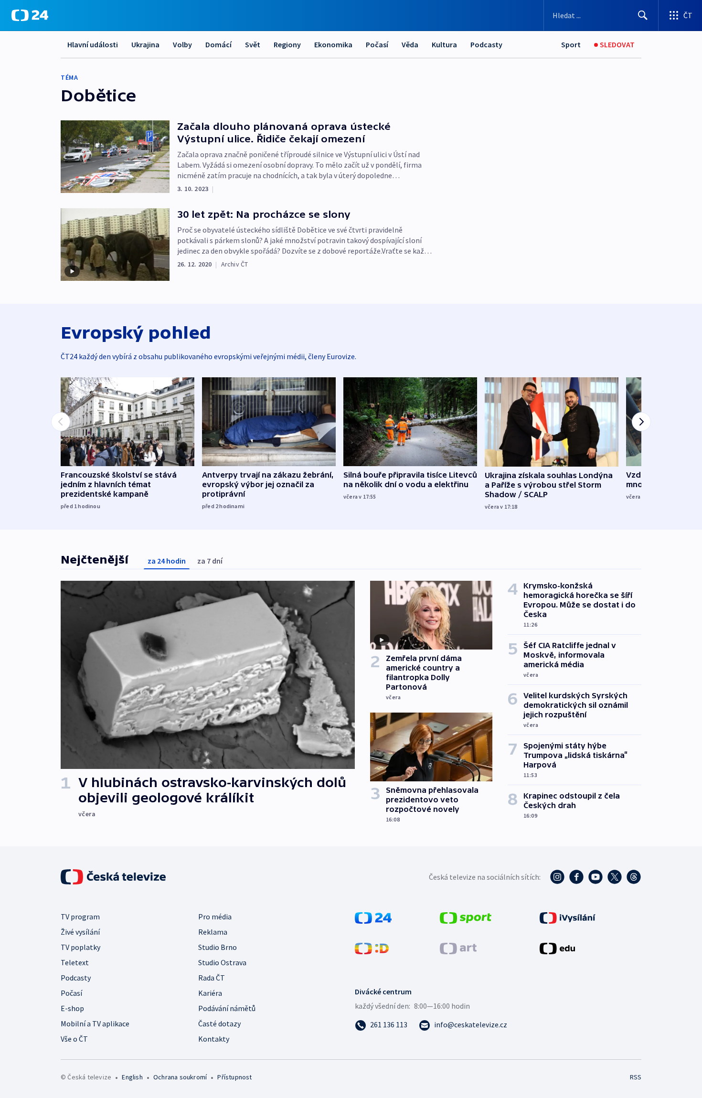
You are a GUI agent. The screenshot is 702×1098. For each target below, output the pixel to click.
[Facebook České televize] (576, 877)
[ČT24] (29, 15)
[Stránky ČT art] (458, 947)
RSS (635, 1077)
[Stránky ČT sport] (465, 917)
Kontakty (213, 1039)
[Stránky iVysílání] (568, 917)
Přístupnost (234, 1077)
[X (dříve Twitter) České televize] (614, 877)
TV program (80, 916)
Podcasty (486, 44)
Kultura (444, 44)
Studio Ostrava (222, 962)
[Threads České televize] (633, 877)
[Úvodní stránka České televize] (114, 877)
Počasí (377, 44)
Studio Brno (217, 947)
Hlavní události (92, 44)
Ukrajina (145, 44)
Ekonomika (333, 44)
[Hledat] (643, 15)
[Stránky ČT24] (373, 917)
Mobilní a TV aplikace (95, 1023)
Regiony (287, 44)
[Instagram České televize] (557, 877)
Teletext (75, 962)
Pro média (215, 916)
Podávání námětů (226, 1008)
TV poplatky (80, 947)
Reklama (212, 932)
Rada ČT (211, 977)
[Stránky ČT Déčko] (372, 947)
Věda (410, 44)
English (132, 1077)
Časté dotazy (219, 1023)
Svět (252, 44)
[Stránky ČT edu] (557, 947)
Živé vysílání (80, 932)
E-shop (72, 1008)
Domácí (218, 44)
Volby (182, 44)
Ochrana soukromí (180, 1077)
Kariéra (210, 993)
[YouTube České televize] (595, 877)
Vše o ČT (74, 1039)
